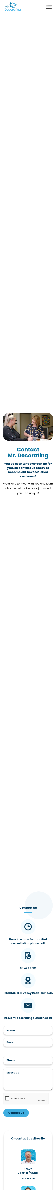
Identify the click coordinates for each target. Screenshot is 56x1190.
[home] (12, 6)
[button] (49, 7)
